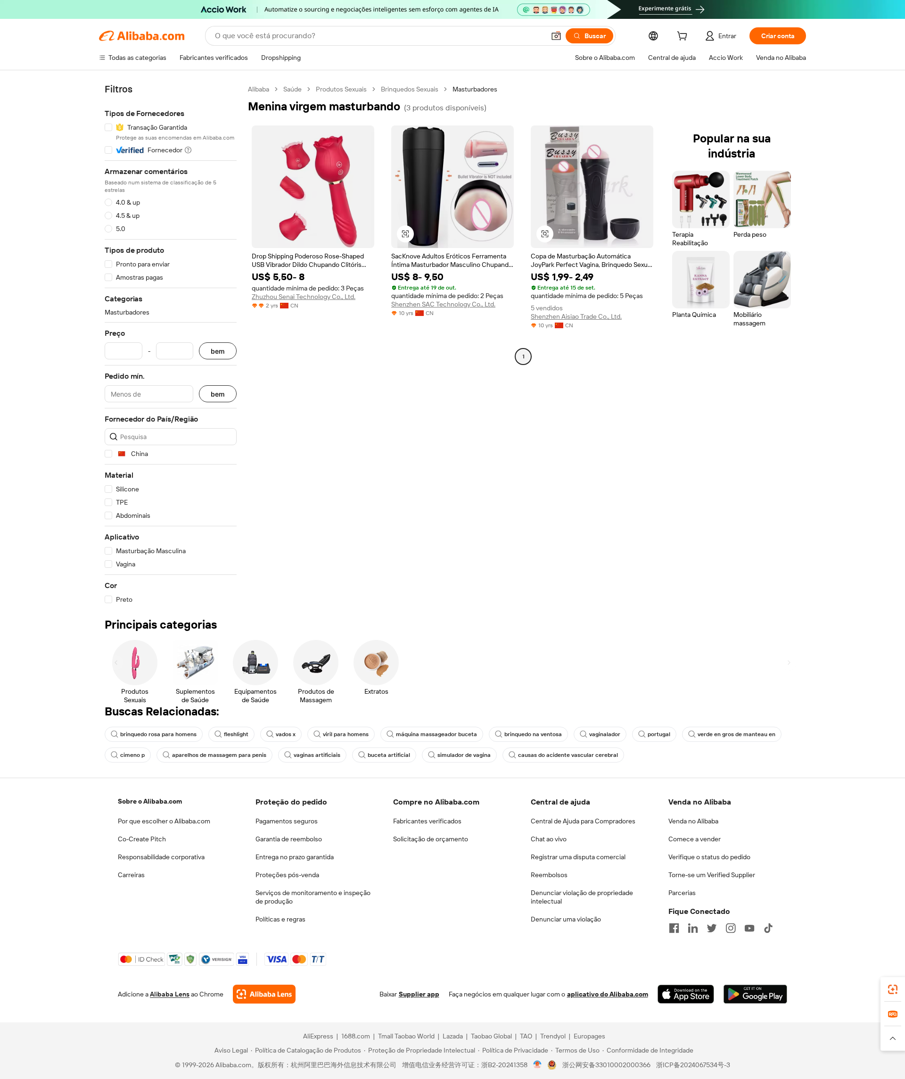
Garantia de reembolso (288, 839)
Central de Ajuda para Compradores (583, 821)
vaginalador (604, 734)
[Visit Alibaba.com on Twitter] (711, 928)
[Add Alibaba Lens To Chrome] (264, 994)
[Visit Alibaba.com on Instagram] (730, 928)
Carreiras (131, 875)
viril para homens (346, 734)
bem (218, 351)
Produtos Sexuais (341, 89)
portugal (659, 734)
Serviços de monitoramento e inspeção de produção (312, 897)
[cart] (684, 37)
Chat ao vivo (549, 839)
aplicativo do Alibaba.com (607, 994)
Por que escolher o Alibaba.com (164, 821)
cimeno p (132, 755)
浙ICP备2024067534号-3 (693, 1065)
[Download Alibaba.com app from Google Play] (755, 994)
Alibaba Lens (169, 994)
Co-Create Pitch (142, 839)
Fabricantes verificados (427, 821)
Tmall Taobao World (406, 1036)
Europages (589, 1036)
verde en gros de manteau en (736, 734)
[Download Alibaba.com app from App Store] (686, 994)
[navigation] (171, 344)
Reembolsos (549, 875)
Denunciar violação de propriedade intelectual (582, 897)
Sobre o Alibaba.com (150, 801)
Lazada (453, 1036)
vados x (286, 734)
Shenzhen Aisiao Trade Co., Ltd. (576, 316)
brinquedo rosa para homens (158, 734)
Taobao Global (491, 1036)
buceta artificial (389, 755)
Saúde (292, 89)
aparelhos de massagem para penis (219, 755)
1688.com (355, 1036)
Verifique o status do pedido (709, 857)
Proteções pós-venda (287, 875)
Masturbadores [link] (474, 89)
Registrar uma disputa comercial (578, 857)
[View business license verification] (537, 1065)
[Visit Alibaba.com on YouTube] (749, 928)
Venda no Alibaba (693, 821)
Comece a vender (694, 839)
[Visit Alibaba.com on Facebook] (674, 928)
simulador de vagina (464, 755)
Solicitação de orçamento (430, 839)
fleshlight (236, 734)
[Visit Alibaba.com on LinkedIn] (693, 928)
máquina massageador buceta (436, 734)
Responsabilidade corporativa (161, 857)
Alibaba (258, 89)
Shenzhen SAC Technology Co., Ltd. (443, 304)
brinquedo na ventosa (533, 734)
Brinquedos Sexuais (409, 89)
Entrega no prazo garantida (294, 857)
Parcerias (682, 892)
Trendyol (553, 1036)
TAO (526, 1036)
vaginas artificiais (317, 755)
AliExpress (318, 1036)
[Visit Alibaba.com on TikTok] (768, 928)
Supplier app (419, 994)
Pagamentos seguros (286, 821)
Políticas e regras (280, 919)
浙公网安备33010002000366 (606, 1065)
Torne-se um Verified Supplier (711, 875)
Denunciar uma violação (566, 919)
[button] (556, 36)
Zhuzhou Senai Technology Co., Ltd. (303, 296)
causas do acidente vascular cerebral (568, 755)
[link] (892, 989)
